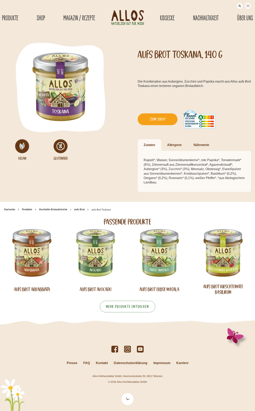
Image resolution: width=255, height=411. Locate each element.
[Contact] (248, 6)
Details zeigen (211, 403)
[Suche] (240, 6)
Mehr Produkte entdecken (127, 306)
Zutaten (149, 145)
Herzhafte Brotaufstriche (53, 209)
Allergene (174, 145)
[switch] (115, 403)
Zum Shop (158, 119)
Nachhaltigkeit (206, 18)
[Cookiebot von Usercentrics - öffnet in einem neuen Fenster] (25, 403)
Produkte (27, 209)
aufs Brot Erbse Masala (159, 289)
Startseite (9, 209)
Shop (41, 18)
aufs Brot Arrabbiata (32, 289)
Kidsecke (167, 18)
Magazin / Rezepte (79, 18)
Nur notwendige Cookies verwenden (222, 367)
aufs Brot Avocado (96, 289)
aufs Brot (79, 209)
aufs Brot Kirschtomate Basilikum (223, 289)
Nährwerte (201, 145)
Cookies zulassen (222, 353)
